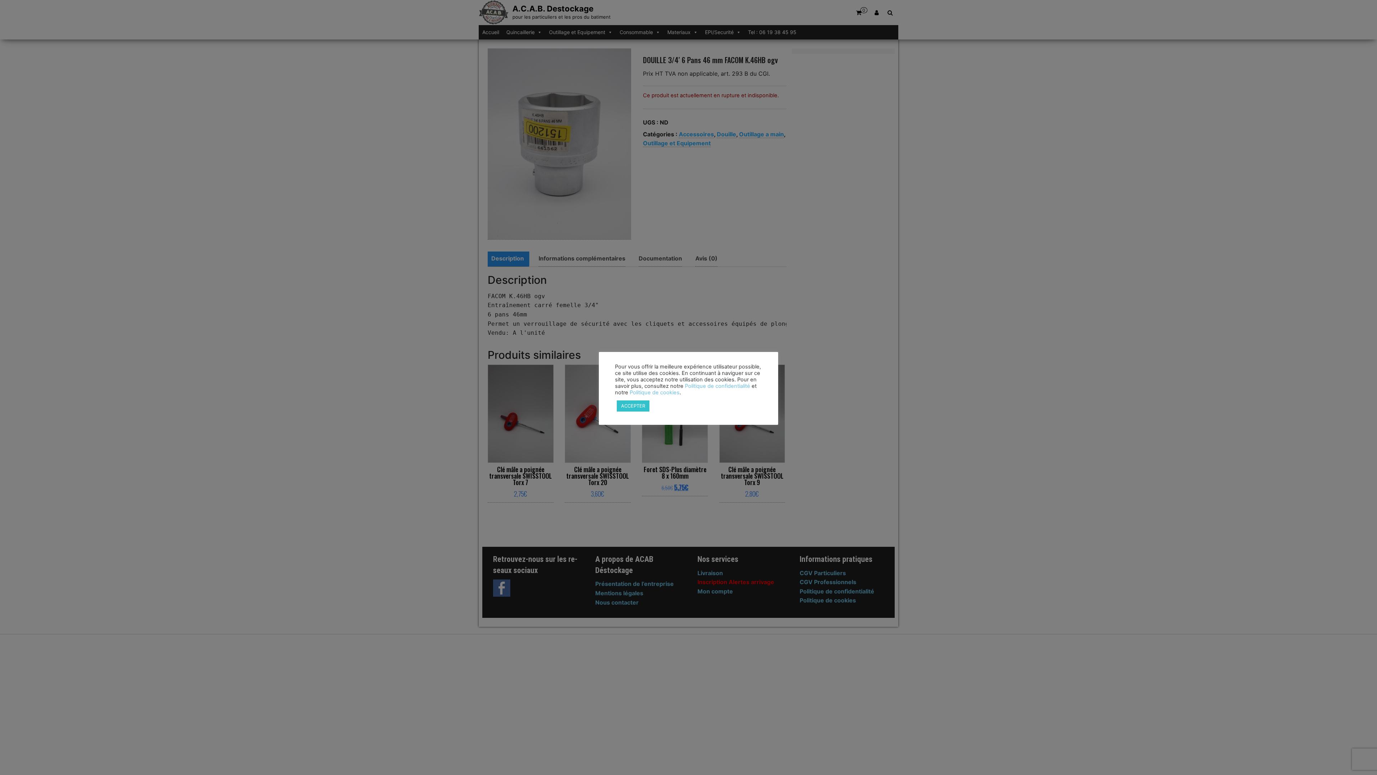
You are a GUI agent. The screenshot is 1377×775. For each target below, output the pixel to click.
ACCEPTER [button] (633, 406)
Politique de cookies (655, 392)
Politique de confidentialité (717, 386)
